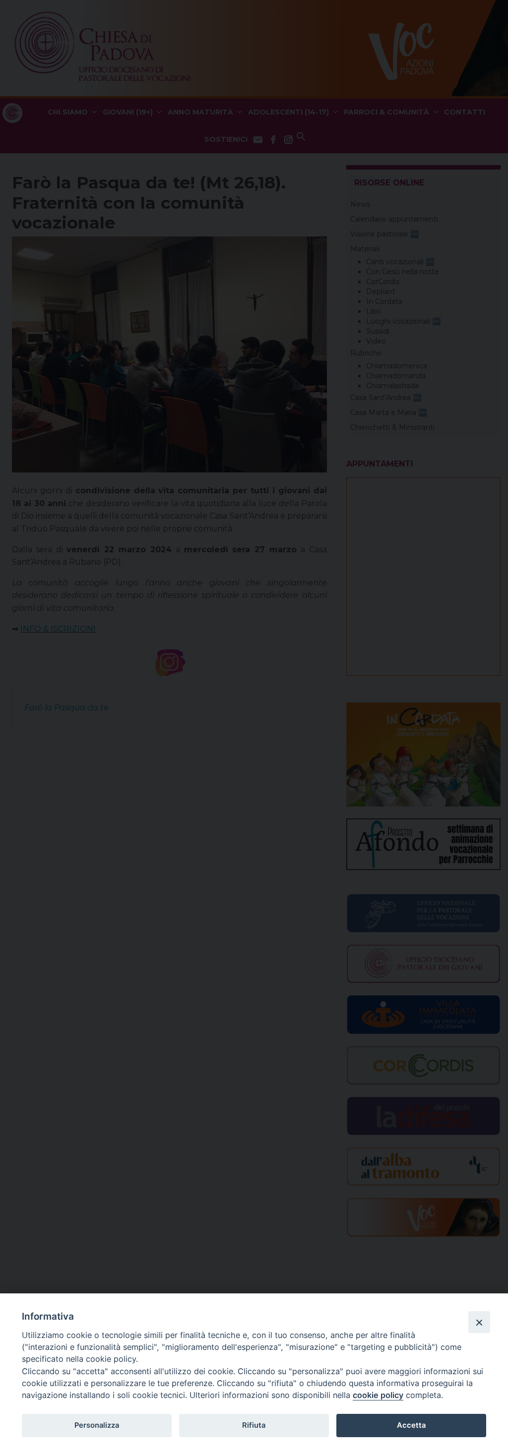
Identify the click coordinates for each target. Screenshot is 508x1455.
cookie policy (378, 1395)
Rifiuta (253, 1425)
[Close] (479, 1322)
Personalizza (96, 1425)
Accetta (411, 1425)
